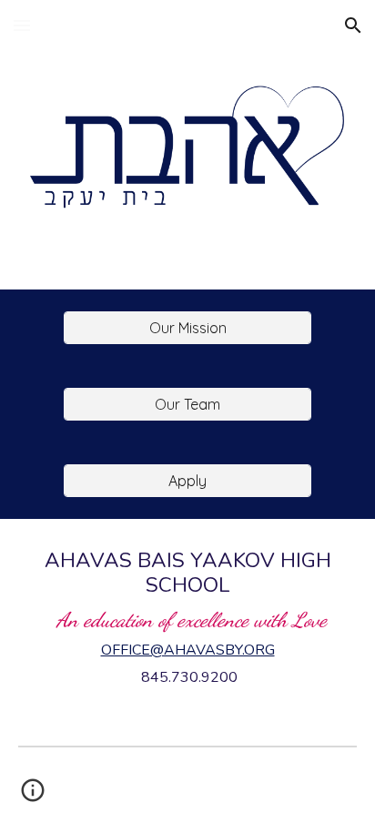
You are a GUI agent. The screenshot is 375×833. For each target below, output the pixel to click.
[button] (22, 25)
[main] (187, 617)
